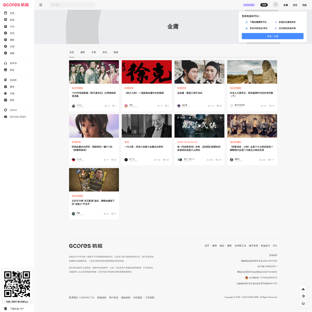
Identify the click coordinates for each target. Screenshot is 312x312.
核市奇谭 (253, 245)
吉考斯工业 (240, 245)
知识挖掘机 (77, 87)
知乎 (207, 245)
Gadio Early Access (187, 141)
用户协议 (113, 297)
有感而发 (129, 87)
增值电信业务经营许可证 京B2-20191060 (259, 260)
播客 (229, 245)
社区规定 (137, 297)
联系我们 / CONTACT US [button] (81, 297)
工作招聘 (149, 297)
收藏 (285, 5)
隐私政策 (125, 297)
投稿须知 (101, 297)
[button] (199, 126)
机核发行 (265, 245)
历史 (295, 5)
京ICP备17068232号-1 (267, 266)
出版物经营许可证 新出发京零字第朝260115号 (257, 283)
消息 (304, 5)
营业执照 (273, 255)
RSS (275, 245)
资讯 (126, 141)
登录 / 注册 (272, 36)
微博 (214, 245)
